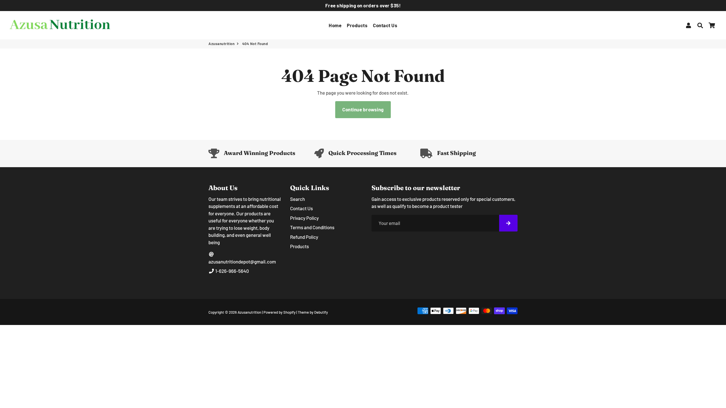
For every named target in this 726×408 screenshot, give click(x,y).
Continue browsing (363, 109)
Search (297, 199)
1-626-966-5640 (231, 271)
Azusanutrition (221, 43)
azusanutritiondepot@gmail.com (242, 261)
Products (357, 25)
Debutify (321, 312)
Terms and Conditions (312, 227)
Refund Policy (304, 237)
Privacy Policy (304, 218)
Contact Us (385, 25)
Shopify (289, 312)
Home (335, 25)
